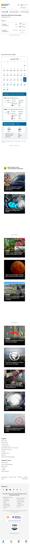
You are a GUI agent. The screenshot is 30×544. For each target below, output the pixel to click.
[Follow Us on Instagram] (6, 490)
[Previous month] (8, 59)
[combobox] (4, 21)
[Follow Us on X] (20, 490)
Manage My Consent (6, 449)
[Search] (18, 4)
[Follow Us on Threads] (17, 490)
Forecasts (23, 7)
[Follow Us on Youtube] (10, 490)
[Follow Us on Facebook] (3, 490)
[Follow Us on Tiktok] (13, 490)
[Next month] (20, 59)
